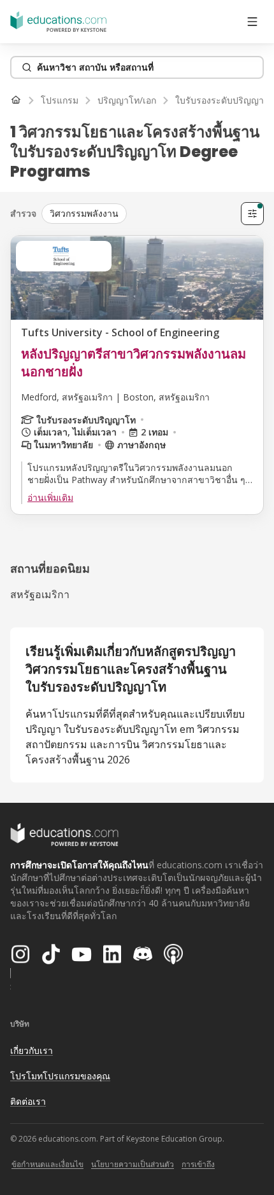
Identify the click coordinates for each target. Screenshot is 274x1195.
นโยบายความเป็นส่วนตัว (132, 1164)
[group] (138, 213)
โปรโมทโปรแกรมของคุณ (60, 1076)
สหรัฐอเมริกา (39, 594)
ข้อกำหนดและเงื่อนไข (47, 1164)
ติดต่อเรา (28, 1101)
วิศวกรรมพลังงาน (84, 213)
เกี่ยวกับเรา (31, 1050)
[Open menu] (252, 21)
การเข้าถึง (198, 1164)
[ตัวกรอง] (252, 213)
